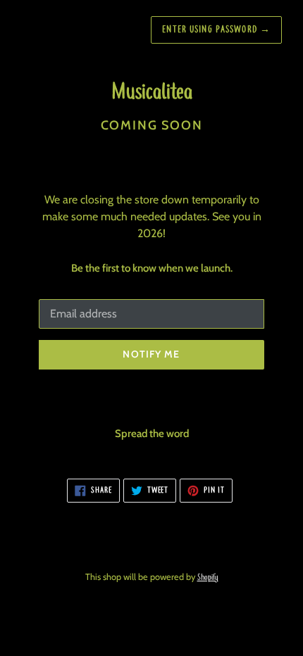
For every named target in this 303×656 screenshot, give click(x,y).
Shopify (207, 577)
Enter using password (216, 30)
